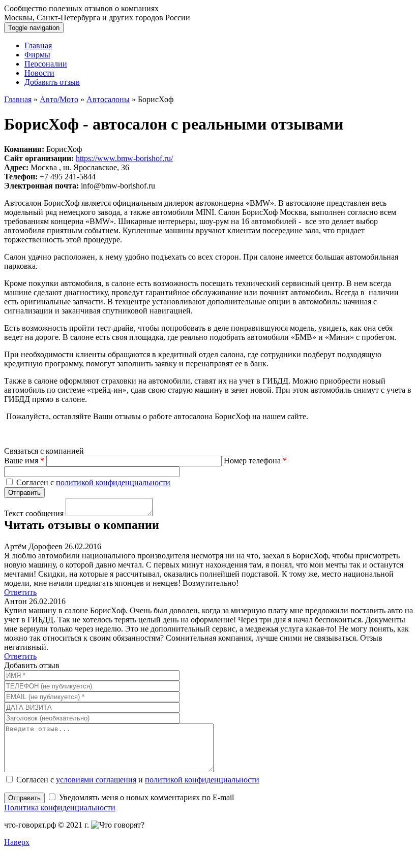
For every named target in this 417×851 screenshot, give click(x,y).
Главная (38, 45)
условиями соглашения (96, 779)
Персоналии (45, 63)
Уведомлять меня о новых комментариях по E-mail (145, 797)
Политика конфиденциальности (59, 807)
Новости (39, 73)
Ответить (20, 592)
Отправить (24, 798)
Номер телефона (255, 460)
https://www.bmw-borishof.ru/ (124, 158)
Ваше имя (24, 460)
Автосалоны (108, 99)
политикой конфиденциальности (113, 482)
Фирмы (37, 54)
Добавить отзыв (52, 82)
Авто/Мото (59, 99)
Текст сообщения (34, 513)
